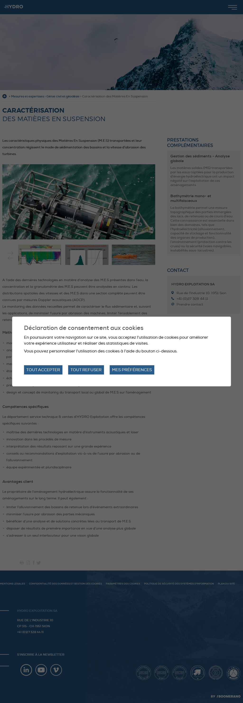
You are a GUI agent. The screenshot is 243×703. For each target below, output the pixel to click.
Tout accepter (43, 369)
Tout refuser (86, 369)
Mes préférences (132, 369)
